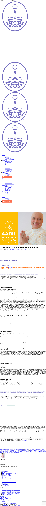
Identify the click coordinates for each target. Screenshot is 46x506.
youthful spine (16, 452)
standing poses (3, 451)
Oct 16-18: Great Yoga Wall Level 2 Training (10, 491)
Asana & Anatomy (5, 471)
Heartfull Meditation (6, 474)
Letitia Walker (31, 449)
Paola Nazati (17, 505)
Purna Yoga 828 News (6, 481)
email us (10, 267)
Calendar (4, 472)
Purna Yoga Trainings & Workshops (14, 249)
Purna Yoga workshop (18, 450)
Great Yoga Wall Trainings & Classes (9, 473)
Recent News (4, 483)
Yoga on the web (5, 485)
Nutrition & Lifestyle (6, 479)
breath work (26, 449)
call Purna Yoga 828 (11, 405)
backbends (21, 449)
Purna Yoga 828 (3, 450)
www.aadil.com (24, 440)
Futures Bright (5, 505)
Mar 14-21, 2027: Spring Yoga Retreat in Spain (11, 490)
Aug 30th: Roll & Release (7, 494)
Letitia (24, 249)
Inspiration (4, 476)
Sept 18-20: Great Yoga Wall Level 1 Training (11, 492)
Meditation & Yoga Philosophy (8, 478)
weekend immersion (32, 451)
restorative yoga (26, 450)
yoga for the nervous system (8, 452)
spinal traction (43, 450)
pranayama (37, 449)
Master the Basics (5, 477)
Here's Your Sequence (6, 475)
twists (27, 451)
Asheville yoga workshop (14, 449)
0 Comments (27, 249)
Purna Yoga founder (10, 450)
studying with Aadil (21, 451)
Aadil (1, 449)
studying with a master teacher (11, 451)
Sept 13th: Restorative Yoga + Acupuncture (10, 493)
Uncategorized (5, 484)
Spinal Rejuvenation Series (35, 450)
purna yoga (41, 449)
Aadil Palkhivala (6, 449)
